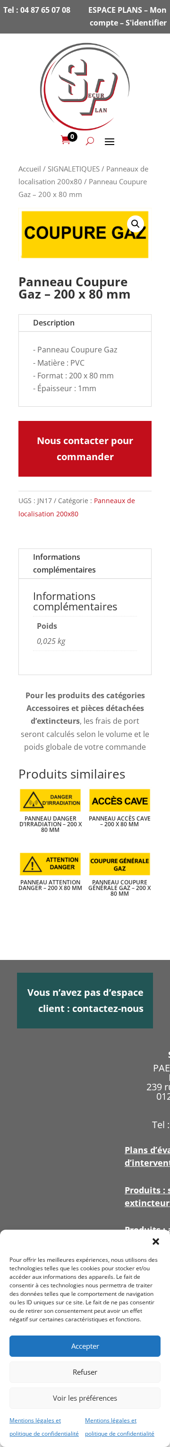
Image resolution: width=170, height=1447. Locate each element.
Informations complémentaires (64, 563)
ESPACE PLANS (115, 10)
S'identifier (146, 22)
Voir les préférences (85, 1398)
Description (54, 322)
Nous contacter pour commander (85, 448)
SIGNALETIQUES (74, 168)
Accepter (85, 1346)
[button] (156, 1241)
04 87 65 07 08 (45, 10)
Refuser (85, 1372)
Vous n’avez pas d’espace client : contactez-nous (85, 1000)
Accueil (29, 168)
